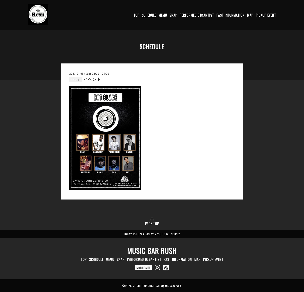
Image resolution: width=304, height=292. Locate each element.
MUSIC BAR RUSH (152, 250)
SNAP (173, 15)
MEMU (163, 15)
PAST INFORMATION (231, 15)
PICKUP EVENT (266, 15)
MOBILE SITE (143, 267)
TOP (136, 15)
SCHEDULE (149, 15)
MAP (250, 15)
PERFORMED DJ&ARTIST (197, 15)
